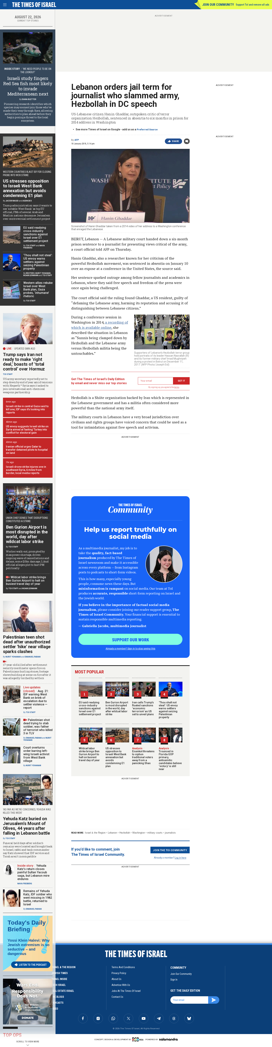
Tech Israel (58, 984)
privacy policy (119, 973)
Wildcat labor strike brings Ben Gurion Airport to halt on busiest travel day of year (89, 754)
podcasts (57, 1002)
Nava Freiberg (24, 884)
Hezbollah (124, 832)
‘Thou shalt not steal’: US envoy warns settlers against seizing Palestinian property (168, 710)
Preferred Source (147, 129)
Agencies (27, 201)
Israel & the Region (95, 832)
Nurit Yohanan (43, 273)
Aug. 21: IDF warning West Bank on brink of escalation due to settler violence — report (36, 699)
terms (176, 387)
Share (175, 141)
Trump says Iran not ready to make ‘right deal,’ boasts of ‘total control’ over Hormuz (24, 361)
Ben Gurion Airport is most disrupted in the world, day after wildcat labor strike (116, 708)
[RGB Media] (138, 1039)
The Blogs (57, 996)
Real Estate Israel (62, 990)
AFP (76, 140)
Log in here (180, 857)
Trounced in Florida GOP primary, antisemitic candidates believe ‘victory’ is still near (170, 759)
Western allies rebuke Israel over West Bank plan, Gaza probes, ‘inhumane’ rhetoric (38, 289)
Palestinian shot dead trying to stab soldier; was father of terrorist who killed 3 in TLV (38, 726)
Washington (138, 832)
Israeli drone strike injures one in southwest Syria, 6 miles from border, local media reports (26, 470)
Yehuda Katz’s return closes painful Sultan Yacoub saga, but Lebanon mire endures (33, 872)
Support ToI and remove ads (252, 4)
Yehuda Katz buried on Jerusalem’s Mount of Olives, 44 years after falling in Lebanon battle (26, 826)
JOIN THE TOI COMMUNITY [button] (170, 850)
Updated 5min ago (24, 348)
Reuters (30, 273)
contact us (117, 996)
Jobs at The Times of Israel (126, 990)
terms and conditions (123, 967)
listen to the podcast (33, 964)
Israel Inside (59, 979)
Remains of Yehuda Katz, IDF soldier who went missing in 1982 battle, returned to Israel (37, 897)
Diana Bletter (29, 99)
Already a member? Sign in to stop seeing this (130, 648)
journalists (170, 832)
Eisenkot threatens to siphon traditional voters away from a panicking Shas (143, 756)
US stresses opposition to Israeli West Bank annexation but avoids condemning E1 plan (115, 757)
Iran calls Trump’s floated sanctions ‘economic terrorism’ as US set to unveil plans (143, 708)
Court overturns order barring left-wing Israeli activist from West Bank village (36, 754)
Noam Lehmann (30, 275)
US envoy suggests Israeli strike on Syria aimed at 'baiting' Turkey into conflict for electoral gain (27, 429)
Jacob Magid (12, 201)
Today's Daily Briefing (27, 926)
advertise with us (121, 984)
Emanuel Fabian (33, 657)
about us (116, 979)
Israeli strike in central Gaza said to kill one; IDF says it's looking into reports (27, 409)
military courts (154, 832)
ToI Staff (31, 246)
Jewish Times (59, 973)
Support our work (130, 639)
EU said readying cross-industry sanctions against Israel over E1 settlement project (90, 708)
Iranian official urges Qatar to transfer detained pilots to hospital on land (27, 449)
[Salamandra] (168, 1039)
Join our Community (218, 4)
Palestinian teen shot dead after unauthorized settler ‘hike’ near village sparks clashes (27, 644)
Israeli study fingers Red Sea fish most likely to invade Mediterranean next (27, 86)
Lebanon (112, 832)
